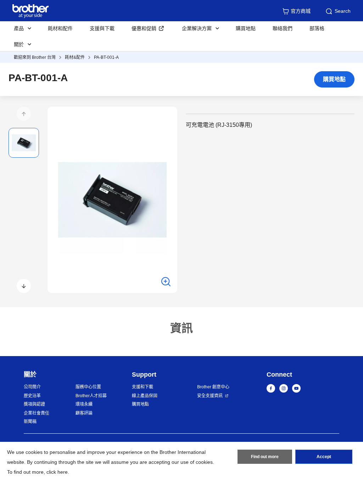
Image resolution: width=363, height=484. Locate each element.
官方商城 (301, 11)
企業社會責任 (36, 413)
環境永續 (84, 404)
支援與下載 (102, 28)
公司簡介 (32, 386)
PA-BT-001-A (106, 57)
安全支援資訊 (210, 395)
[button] (24, 114)
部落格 (316, 28)
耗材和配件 (60, 28)
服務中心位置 (88, 386)
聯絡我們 (282, 28)
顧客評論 (84, 413)
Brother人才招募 (91, 395)
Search (343, 11)
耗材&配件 (75, 57)
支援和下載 (142, 386)
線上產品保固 (144, 395)
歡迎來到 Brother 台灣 (35, 57)
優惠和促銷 (144, 28)
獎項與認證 (34, 404)
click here (57, 472)
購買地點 (246, 28)
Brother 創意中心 (213, 386)
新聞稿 (30, 421)
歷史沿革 (32, 395)
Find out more (265, 456)
